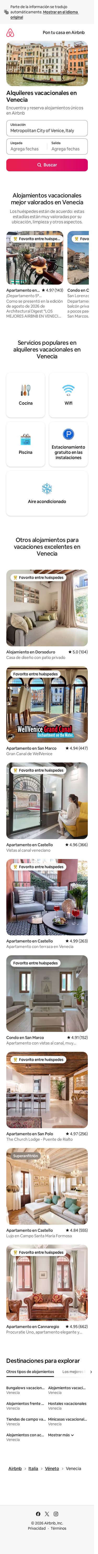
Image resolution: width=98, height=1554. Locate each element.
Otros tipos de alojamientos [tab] (30, 1371)
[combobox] (47, 130)
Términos (58, 1528)
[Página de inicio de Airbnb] (10, 32)
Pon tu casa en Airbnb (64, 32)
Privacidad (37, 1528)
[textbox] (26, 149)
